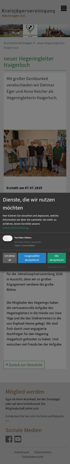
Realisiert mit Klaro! (57, 266)
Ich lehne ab (10, 258)
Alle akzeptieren (57, 258)
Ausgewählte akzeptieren (32, 258)
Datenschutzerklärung (15, 227)
